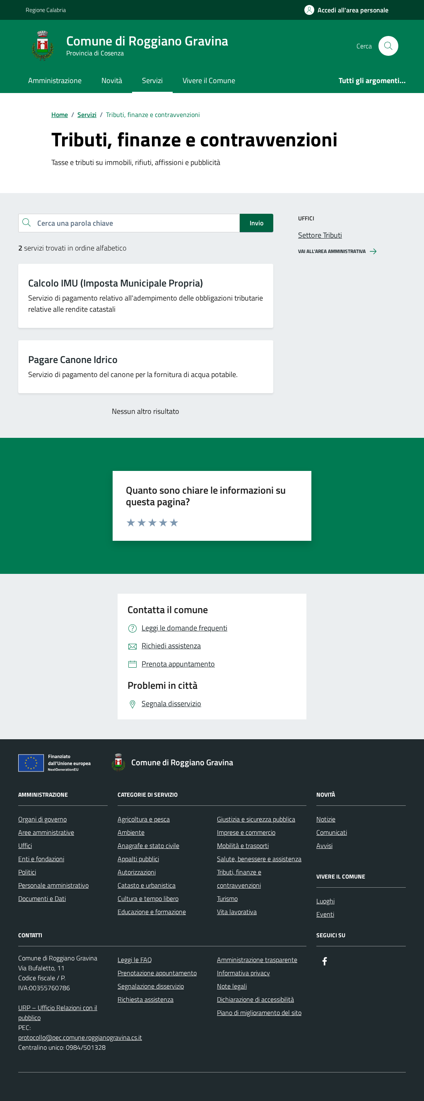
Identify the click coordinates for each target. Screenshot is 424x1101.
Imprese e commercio (246, 832)
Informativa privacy (243, 973)
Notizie (325, 819)
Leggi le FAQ (135, 960)
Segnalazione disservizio (151, 986)
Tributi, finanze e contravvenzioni (239, 878)
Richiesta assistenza (145, 999)
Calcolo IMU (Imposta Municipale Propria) (115, 283)
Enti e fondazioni (41, 859)
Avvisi (324, 845)
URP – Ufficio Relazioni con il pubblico (57, 1012)
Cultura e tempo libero (148, 898)
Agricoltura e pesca (144, 819)
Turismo (227, 898)
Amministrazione (55, 80)
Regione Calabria (46, 9)
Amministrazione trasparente (257, 960)
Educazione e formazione (152, 912)
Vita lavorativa (237, 912)
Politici (27, 872)
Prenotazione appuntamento (157, 973)
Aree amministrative (46, 832)
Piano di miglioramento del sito (259, 1012)
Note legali (232, 986)
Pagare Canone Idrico (73, 359)
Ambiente (131, 832)
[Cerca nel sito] (388, 46)
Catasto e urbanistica (147, 885)
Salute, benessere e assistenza (259, 859)
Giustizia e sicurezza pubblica (256, 819)
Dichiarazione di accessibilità (255, 999)
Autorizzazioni (137, 872)
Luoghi (325, 901)
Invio (256, 223)
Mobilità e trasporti (243, 845)
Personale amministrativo (53, 885)
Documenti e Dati (42, 898)
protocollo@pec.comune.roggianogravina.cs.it (80, 1037)
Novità (111, 80)
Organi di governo (42, 819)
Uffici (25, 845)
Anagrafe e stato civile (148, 845)
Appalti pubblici (138, 859)
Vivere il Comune (209, 80)
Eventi (325, 914)
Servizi (152, 80)
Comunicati (331, 832)
